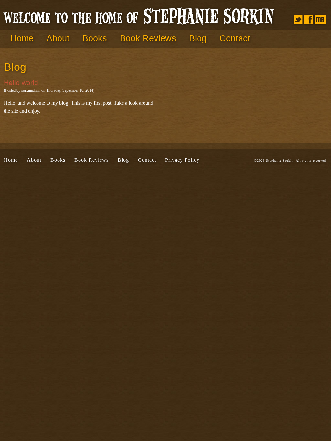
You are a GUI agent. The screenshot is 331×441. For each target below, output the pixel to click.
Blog (198, 38)
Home (22, 38)
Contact (234, 38)
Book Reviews (148, 38)
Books (94, 38)
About (58, 38)
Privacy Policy (182, 160)
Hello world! (22, 82)
